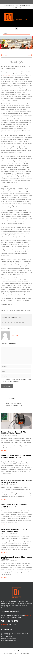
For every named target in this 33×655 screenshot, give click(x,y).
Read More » (4, 450)
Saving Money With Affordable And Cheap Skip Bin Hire (14, 505)
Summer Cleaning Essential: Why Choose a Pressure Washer (13, 433)
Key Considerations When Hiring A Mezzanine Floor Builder (14, 531)
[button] (16, 28)
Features (21, 310)
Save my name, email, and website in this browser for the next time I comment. (17, 380)
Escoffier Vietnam (7, 75)
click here (28, 615)
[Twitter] (18, 650)
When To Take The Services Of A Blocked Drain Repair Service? (16, 482)
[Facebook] (14, 650)
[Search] (29, 33)
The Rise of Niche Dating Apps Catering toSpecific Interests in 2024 (16, 456)
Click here (4, 624)
